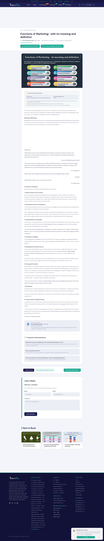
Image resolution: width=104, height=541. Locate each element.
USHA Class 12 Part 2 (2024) (37, 520)
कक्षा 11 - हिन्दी (56, 510)
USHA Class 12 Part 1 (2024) (37, 516)
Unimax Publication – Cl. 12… (37, 508)
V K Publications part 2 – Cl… (38, 527)
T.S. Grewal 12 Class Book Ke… (38, 482)
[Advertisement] (52, 17)
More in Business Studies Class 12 (45, 370)
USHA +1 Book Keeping (36, 510)
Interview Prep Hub (80, 488)
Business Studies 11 (57, 486)
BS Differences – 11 (80, 504)
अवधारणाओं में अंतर (56, 514)
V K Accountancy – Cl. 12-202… (38, 525)
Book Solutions (79, 484)
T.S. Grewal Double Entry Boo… (38, 495)
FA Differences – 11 (80, 500)
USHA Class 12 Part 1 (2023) (37, 514)
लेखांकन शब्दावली (56, 516)
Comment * (27, 398)
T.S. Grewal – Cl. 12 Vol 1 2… (37, 488)
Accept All (86, 537)
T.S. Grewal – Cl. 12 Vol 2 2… (37, 491)
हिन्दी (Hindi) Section (80, 490)
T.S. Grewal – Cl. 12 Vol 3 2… (37, 493)
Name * (26, 391)
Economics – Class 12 (58, 492)
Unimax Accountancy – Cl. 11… (38, 497)
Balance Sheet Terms (58, 498)
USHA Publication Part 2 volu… (38, 522)
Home (21, 30)
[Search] (83, 5)
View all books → (35, 529)
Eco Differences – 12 (80, 509)
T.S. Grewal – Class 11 (36, 480)
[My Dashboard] (93, 5)
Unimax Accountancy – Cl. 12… (38, 499)
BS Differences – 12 (80, 511)
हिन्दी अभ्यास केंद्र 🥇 (57, 508)
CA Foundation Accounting (59, 484)
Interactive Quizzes (80, 486)
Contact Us (78, 492)
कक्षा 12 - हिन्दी (56, 512)
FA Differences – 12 (80, 507)
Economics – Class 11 (58, 490)
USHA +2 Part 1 (34, 512)
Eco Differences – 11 (80, 502)
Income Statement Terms (59, 500)
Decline (98, 537)
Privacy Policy (79, 495)
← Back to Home (29, 370)
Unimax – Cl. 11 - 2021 (36, 503)
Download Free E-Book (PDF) (31, 46)
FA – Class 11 (56, 480)
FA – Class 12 (56, 482)
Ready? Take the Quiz (73, 370)
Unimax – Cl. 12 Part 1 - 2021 (37, 505)
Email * (54, 391)
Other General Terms (58, 502)
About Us (78, 482)
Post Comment (31, 414)
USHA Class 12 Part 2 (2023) (37, 518)
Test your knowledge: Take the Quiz (53, 46)
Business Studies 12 (57, 488)
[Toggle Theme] (80, 5)
